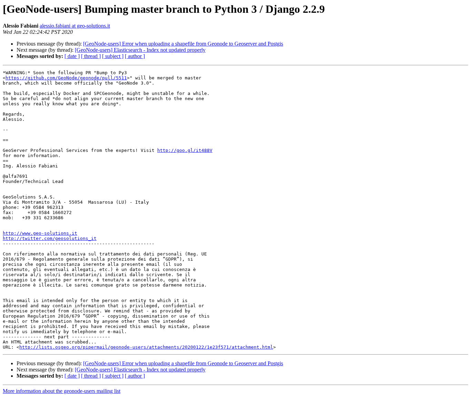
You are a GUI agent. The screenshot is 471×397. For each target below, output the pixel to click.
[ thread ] (91, 56)
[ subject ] (112, 56)
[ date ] (72, 56)
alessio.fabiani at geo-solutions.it (75, 26)
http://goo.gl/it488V (184, 150)
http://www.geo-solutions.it (40, 233)
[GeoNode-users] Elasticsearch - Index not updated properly (140, 50)
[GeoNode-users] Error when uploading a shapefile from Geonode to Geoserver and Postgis (183, 44)
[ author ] (135, 56)
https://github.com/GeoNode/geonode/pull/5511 (66, 77)
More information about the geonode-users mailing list (61, 391)
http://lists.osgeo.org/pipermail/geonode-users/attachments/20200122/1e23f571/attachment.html (146, 347)
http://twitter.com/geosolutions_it (50, 238)
